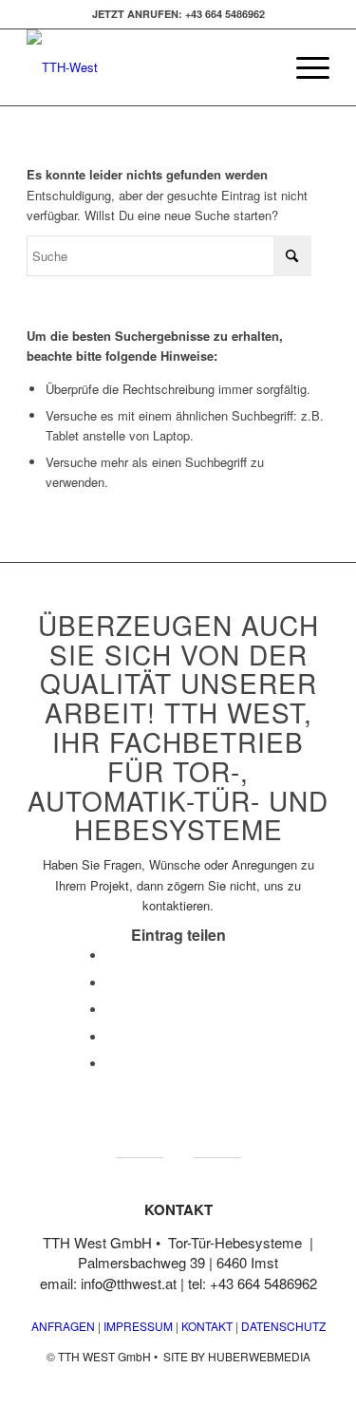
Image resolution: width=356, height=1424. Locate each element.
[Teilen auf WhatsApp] (111, 1010)
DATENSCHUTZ (283, 1326)
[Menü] (303, 67)
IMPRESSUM (137, 1326)
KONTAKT (207, 1326)
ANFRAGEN (63, 1326)
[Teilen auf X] (111, 983)
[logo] (148, 67)
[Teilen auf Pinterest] (111, 1037)
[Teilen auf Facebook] (111, 955)
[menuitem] (303, 67)
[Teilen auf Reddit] (111, 1064)
